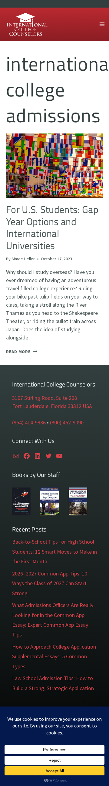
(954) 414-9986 (29, 422)
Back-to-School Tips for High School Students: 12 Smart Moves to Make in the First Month (54, 551)
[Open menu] (101, 24)
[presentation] (54, 165)
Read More (21, 351)
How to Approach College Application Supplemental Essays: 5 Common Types (54, 656)
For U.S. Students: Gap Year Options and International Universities (52, 227)
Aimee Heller (23, 258)
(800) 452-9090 (67, 422)
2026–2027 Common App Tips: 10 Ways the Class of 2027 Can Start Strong (49, 583)
